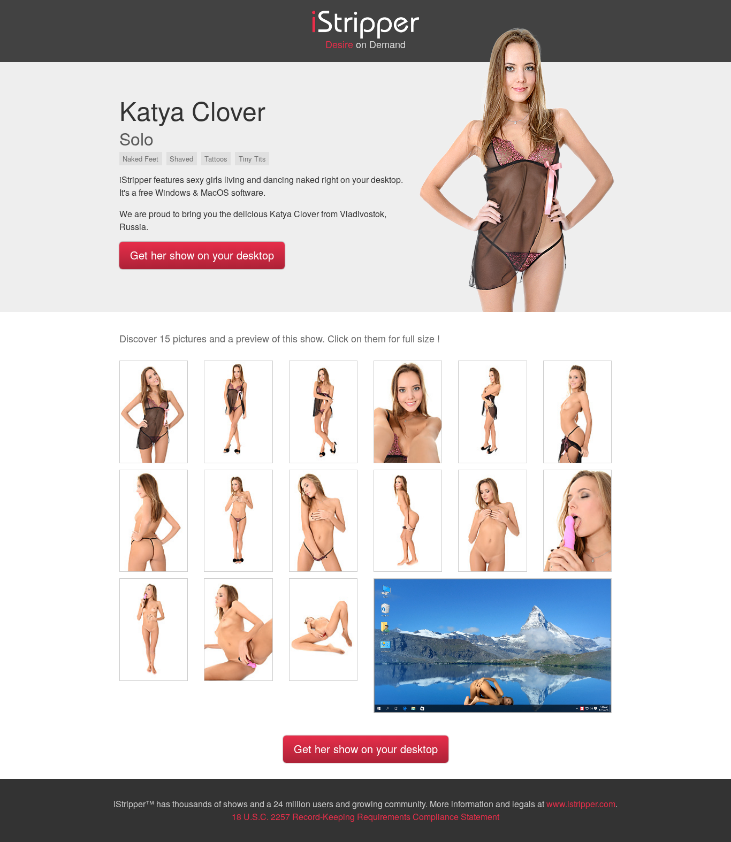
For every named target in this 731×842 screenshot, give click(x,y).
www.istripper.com (580, 804)
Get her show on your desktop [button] (202, 255)
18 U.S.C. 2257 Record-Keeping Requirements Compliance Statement (365, 816)
